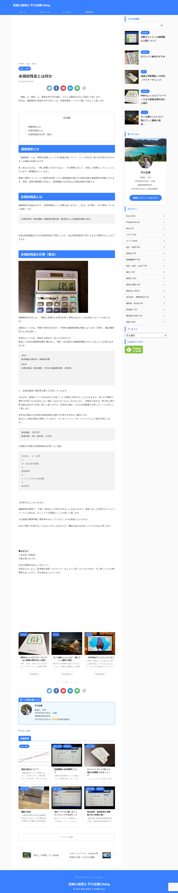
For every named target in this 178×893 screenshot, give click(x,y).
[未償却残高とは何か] (70, 88)
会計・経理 (25, 730)
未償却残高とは (35, 130)
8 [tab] (77, 682)
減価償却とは (34, 126)
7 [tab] (74, 682)
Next (112, 657)
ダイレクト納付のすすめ (153, 56)
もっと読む (68, 837)
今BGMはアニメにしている (67, 657)
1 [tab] (57, 682)
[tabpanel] (33, 655)
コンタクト (67, 12)
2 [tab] (60, 682)
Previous (21, 657)
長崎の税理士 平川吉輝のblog (31, 5)
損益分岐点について (30, 769)
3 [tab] (63, 682)
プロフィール (44, 12)
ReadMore (34, 674)
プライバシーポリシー (83, 877)
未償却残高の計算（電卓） (40, 134)
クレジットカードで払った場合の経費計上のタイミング (98, 772)
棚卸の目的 (26, 812)
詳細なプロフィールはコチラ (145, 198)
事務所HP (89, 12)
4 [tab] (66, 682)
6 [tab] (71, 682)
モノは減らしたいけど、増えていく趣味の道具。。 (153, 120)
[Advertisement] (66, 40)
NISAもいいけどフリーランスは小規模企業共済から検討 (153, 99)
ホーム (22, 12)
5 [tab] (68, 682)
